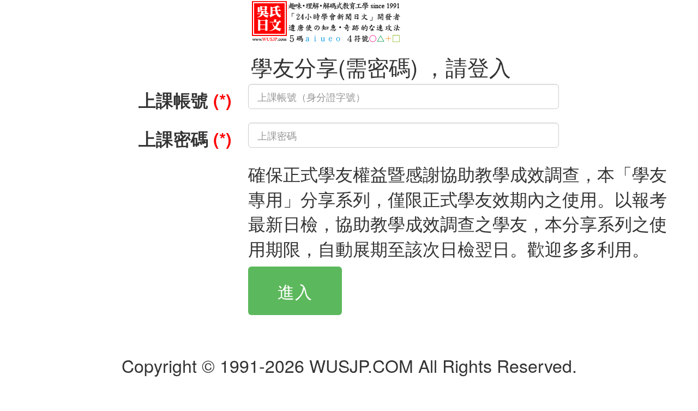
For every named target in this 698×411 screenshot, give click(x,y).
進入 (295, 291)
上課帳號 (185, 99)
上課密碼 (185, 138)
